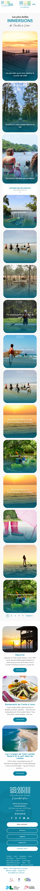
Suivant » (29, 616)
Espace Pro (21, 870)
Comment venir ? (22, 848)
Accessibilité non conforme (16, 873)
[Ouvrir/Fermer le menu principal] (13, 4)
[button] (33, 4)
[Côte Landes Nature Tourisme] (25, 4)
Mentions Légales (11, 870)
